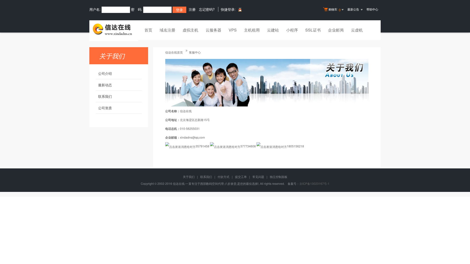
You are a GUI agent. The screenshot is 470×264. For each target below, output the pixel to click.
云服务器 (213, 30)
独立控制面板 (278, 177)
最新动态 (105, 84)
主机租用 (252, 30)
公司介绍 (105, 73)
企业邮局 (336, 30)
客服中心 (195, 52)
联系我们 (105, 96)
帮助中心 (372, 9)
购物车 (335, 9)
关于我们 (189, 177)
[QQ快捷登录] (239, 9)
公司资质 (105, 107)
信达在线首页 (174, 52)
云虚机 (357, 30)
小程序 (292, 30)
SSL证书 (313, 30)
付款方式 (223, 177)
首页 (148, 30)
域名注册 (167, 30)
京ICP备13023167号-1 (314, 183)
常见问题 (258, 177)
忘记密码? (207, 9)
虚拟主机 (190, 30)
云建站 (273, 30)
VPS (233, 30)
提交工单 (241, 177)
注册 (192, 9)
